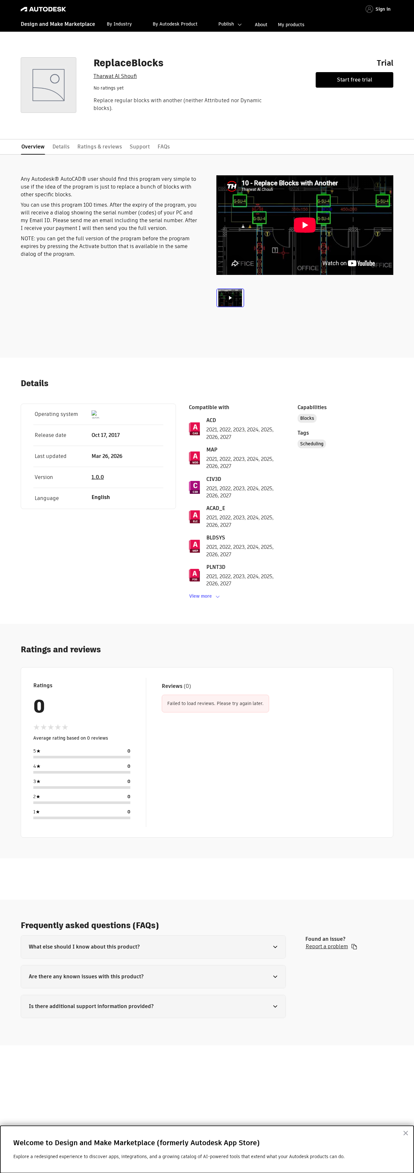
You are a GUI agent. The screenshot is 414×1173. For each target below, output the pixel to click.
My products (291, 24)
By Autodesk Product (175, 24)
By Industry (119, 24)
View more (200, 596)
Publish (226, 24)
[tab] (230, 302)
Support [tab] (140, 146)
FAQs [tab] (164, 146)
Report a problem (327, 946)
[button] (153, 947)
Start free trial (354, 79)
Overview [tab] (33, 146)
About (261, 24)
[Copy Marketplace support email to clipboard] (354, 946)
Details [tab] (61, 146)
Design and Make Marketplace (58, 24)
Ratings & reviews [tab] (99, 146)
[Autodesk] (43, 9)
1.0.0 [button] (98, 477)
